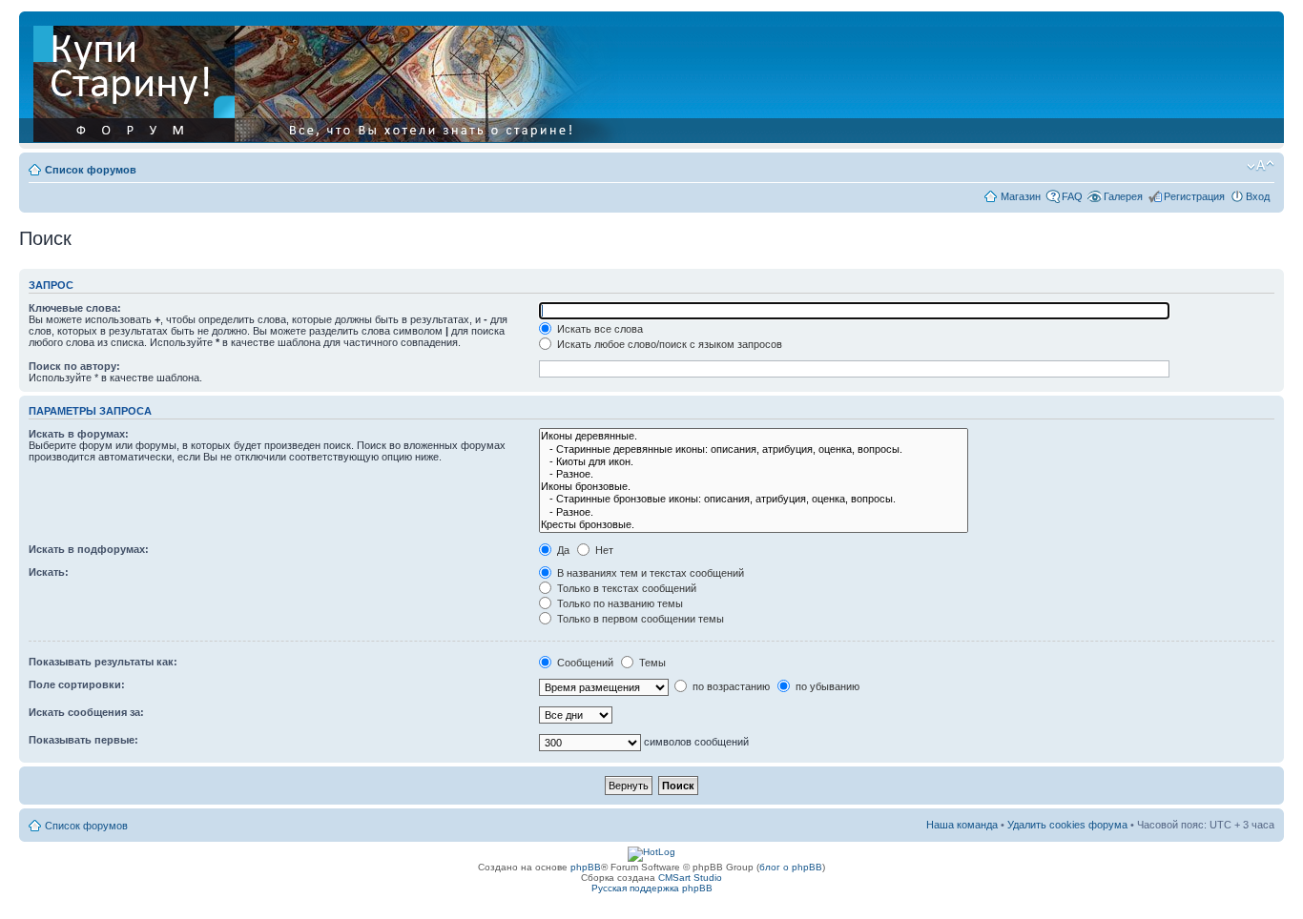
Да (561, 550)
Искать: (49, 572)
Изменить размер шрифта (1260, 165)
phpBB (585, 867)
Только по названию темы (618, 603)
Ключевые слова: (75, 308)
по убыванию (826, 686)
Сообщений (583, 662)
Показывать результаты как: (103, 661)
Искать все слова (598, 329)
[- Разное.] (753, 474)
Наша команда (962, 824)
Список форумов (90, 169)
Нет (602, 550)
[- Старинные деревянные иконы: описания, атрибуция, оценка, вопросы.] (753, 449)
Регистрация (1194, 196)
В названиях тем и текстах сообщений (649, 573)
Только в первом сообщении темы (639, 618)
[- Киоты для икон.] (753, 462)
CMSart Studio (690, 877)
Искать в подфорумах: (89, 549)
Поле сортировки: (77, 684)
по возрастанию (730, 686)
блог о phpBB (790, 867)
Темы (651, 662)
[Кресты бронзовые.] (753, 525)
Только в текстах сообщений (625, 588)
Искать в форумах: (79, 433)
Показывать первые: (83, 739)
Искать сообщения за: (86, 712)
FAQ (1072, 196)
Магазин (1021, 196)
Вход (1258, 196)
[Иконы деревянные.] (753, 436)
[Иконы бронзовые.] (753, 486)
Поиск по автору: (74, 366)
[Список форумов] (331, 80)
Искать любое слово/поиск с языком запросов (668, 344)
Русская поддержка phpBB (652, 888)
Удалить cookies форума (1067, 824)
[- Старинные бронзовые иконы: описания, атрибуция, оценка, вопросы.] (753, 499)
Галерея (1123, 196)
